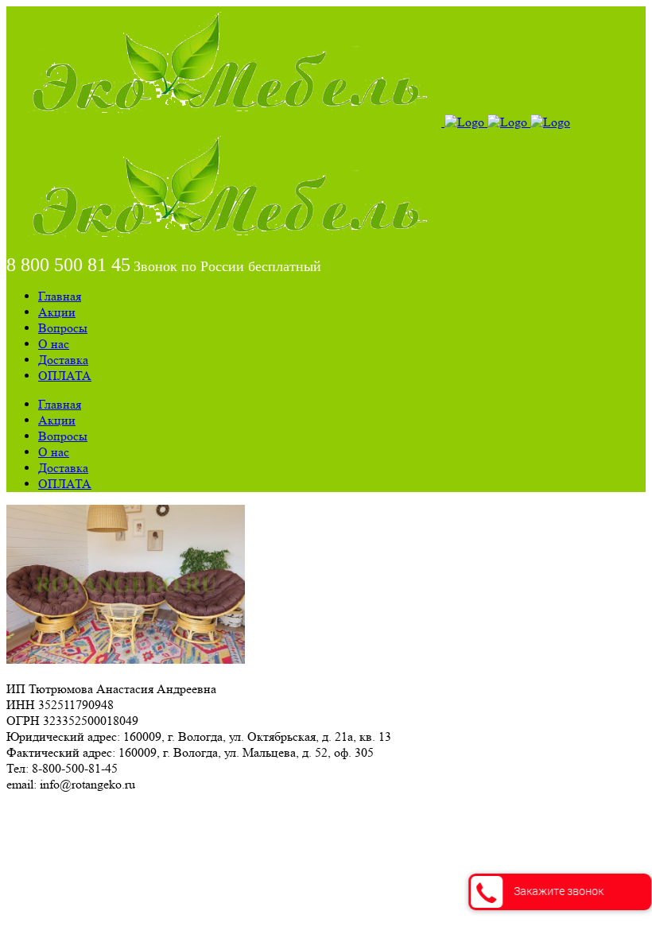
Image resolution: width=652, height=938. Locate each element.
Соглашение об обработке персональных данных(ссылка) (162, 812)
